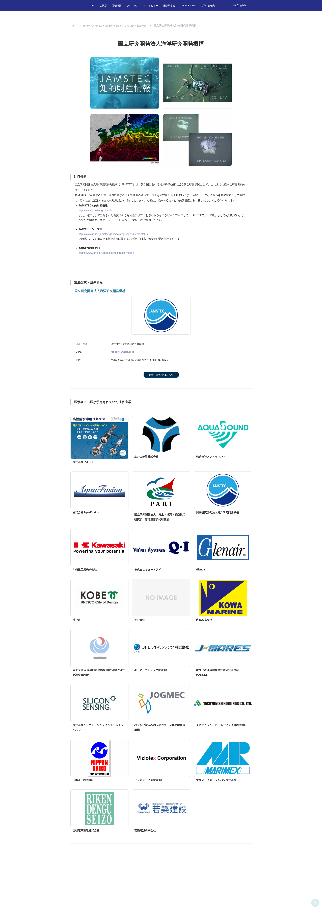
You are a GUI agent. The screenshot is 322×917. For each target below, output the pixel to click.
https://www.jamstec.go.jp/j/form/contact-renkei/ (106, 252)
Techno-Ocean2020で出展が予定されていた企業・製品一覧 (114, 25)
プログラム (133, 5)
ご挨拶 (103, 5)
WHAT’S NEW (187, 5)
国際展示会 (169, 5)
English (241, 5)
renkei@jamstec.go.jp (122, 351)
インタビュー (151, 5)
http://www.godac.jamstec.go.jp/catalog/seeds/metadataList (113, 234)
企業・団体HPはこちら (161, 374)
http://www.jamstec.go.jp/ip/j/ (95, 210)
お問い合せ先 (208, 5)
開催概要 (116, 5)
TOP (91, 5)
